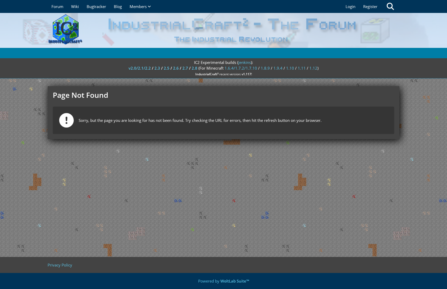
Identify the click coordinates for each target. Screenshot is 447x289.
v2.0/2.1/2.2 (140, 68)
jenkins (244, 62)
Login (350, 6)
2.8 (194, 68)
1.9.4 (277, 68)
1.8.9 (265, 68)
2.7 (185, 68)
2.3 (157, 68)
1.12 (313, 68)
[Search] (390, 6)
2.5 (166, 68)
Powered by (223, 281)
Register (370, 6)
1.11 (302, 68)
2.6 (176, 68)
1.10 (290, 68)
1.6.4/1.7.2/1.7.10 (241, 68)
